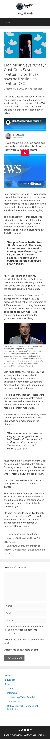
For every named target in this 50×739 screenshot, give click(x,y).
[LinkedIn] (19, 14)
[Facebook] (25, 14)
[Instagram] (22, 14)
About (10, 688)
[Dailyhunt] (31, 14)
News (10, 534)
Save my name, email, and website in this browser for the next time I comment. (26, 629)
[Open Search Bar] (46, 22)
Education (10, 680)
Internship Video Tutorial (22, 697)
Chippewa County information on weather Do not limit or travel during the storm (24, 549)
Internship (12, 693)
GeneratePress (39, 735)
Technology (20, 534)
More (7, 684)
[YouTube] (28, 14)
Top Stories (33, 534)
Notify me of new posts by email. (23, 649)
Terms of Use (14, 701)
